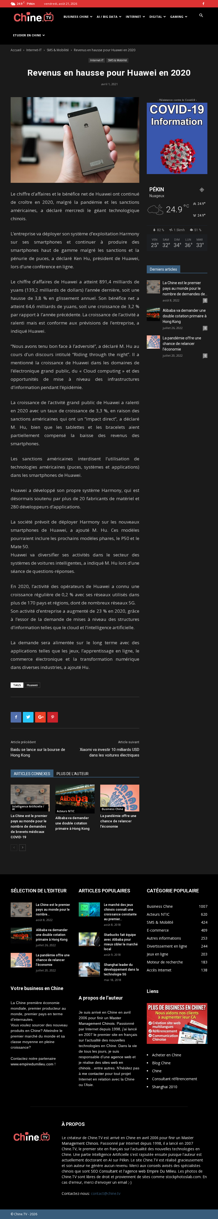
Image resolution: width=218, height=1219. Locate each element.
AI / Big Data (107, 17)
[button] (201, 15)
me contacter (93, 1073)
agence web (121, 1057)
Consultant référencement (174, 1078)
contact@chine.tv (105, 1193)
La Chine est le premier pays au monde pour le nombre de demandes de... (185, 288)
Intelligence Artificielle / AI (28, 808)
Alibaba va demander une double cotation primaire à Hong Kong (72, 823)
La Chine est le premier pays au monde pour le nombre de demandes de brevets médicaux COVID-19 (29, 826)
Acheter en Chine (166, 1054)
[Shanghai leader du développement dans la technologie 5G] (89, 969)
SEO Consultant (104, 1171)
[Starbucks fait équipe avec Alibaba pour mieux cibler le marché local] (89, 939)
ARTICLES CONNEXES (32, 774)
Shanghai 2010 (164, 1086)
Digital (155, 17)
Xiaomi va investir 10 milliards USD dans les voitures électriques (109, 752)
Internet (133, 17)
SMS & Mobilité (58, 50)
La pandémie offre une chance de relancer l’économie (118, 821)
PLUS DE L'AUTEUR (73, 774)
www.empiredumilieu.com (32, 1064)
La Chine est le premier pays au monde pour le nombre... (53, 909)
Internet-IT (34, 50)
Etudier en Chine (27, 35)
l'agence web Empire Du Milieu (149, 1171)
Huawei (32, 685)
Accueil (16, 50)
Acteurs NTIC (65, 811)
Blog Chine (161, 1062)
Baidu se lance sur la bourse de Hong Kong (38, 752)
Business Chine (76, 17)
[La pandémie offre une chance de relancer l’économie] (119, 798)
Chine (157, 1070)
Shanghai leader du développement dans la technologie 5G (121, 969)
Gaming (176, 17)
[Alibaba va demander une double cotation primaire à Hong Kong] (74, 799)
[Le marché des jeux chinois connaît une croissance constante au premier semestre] (89, 909)
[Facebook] (203, 3)
